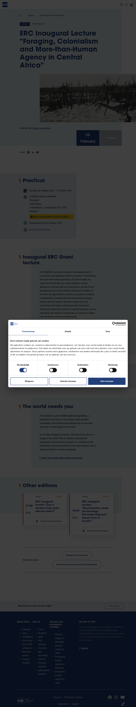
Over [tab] (108, 331)
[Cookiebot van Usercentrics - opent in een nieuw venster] (114, 324)
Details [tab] (68, 331)
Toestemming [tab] (28, 331)
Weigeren (29, 381)
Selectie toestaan (68, 381)
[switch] (53, 370)
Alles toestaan (106, 381)
